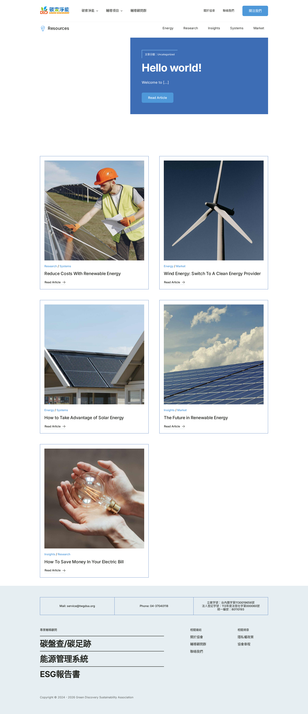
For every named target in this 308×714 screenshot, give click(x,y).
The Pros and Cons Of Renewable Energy (196, 78)
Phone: (145, 606)
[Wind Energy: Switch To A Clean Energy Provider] (214, 210)
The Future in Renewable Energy (196, 417)
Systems (65, 266)
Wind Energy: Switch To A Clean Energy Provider (212, 273)
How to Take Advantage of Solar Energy (84, 417)
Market (180, 266)
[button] (42, 93)
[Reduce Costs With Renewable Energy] (94, 210)
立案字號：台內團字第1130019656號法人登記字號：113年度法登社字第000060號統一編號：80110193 (231, 606)
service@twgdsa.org (81, 606)
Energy (161, 59)
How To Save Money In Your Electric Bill (84, 561)
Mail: (63, 606)
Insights (169, 410)
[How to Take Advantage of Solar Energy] (94, 354)
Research (172, 59)
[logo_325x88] (55, 8)
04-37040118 (159, 606)
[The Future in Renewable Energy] (214, 354)
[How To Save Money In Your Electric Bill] (94, 498)
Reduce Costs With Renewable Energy (82, 273)
